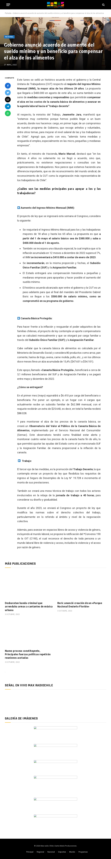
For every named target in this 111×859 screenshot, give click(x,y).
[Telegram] (8, 106)
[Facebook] (8, 86)
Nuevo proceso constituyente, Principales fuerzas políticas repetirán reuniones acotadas (28, 654)
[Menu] (8, 4)
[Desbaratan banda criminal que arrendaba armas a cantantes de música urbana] (29, 585)
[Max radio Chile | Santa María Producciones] (55, 4)
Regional (40, 852)
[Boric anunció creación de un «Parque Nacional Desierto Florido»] (81, 585)
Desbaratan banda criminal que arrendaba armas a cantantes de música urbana (29, 606)
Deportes (62, 852)
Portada (8, 13)
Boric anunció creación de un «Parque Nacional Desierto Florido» (79, 604)
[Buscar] (103, 4)
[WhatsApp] (8, 113)
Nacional (9, 37)
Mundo (72, 852)
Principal (29, 852)
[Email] (8, 99)
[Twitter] (8, 92)
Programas (83, 852)
